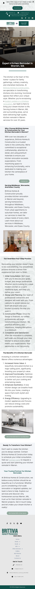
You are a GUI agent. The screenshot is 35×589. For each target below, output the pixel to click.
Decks (16, 541)
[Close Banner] (33, 2)
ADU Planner (17, 553)
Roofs (16, 544)
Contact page (14, 460)
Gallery (17, 551)
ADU (16, 546)
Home (17, 539)
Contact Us (17, 558)
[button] (16, 23)
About (17, 556)
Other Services (16, 549)
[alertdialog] (17, 5)
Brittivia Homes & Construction (16, 88)
